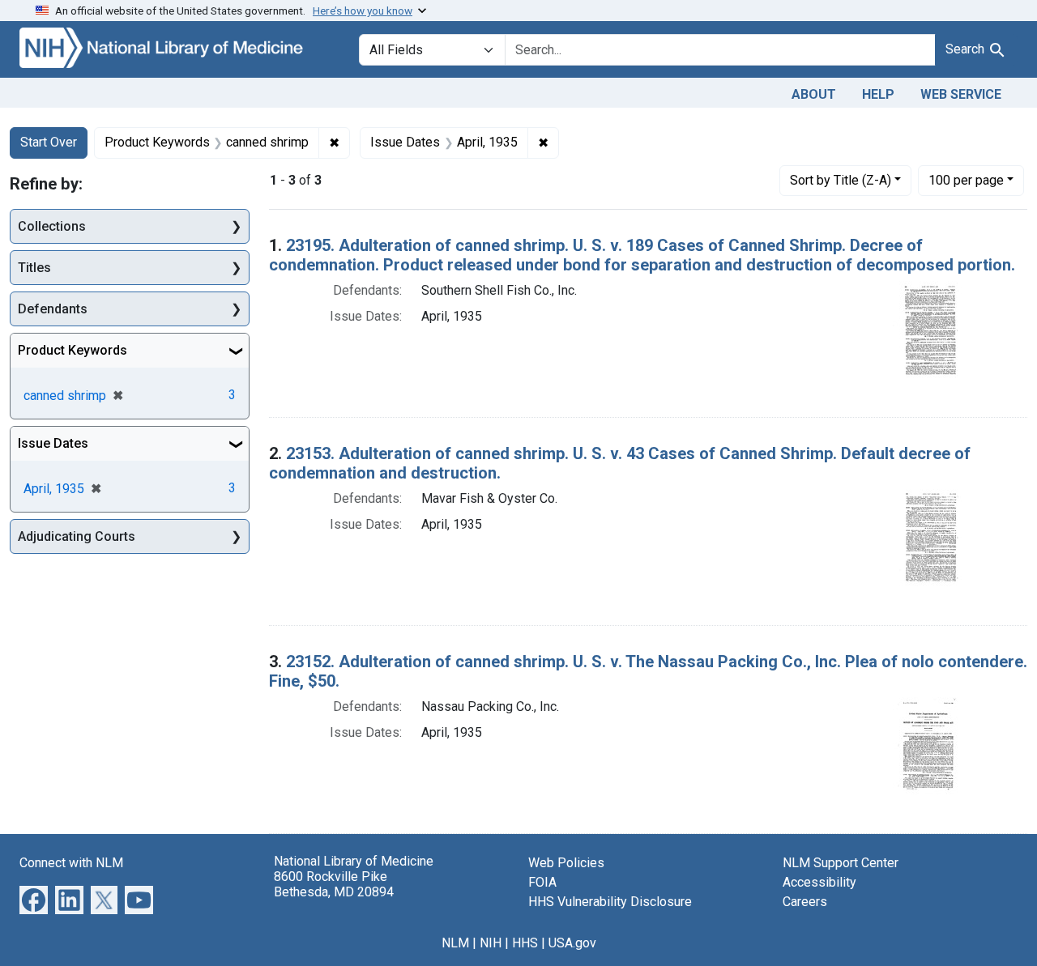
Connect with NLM (71, 862)
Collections (52, 226)
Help (878, 94)
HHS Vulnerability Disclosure (610, 901)
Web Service (960, 94)
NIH (490, 943)
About (814, 94)
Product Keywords (72, 350)
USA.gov (572, 943)
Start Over (48, 142)
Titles (34, 267)
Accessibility (819, 882)
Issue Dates (53, 443)
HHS (525, 943)
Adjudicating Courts (76, 536)
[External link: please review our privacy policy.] (33, 898)
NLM (455, 943)
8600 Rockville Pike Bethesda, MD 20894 (334, 884)
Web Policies (566, 862)
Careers (805, 901)
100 (966, 180)
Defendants (52, 309)
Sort (840, 180)
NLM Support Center (840, 862)
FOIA (542, 882)
